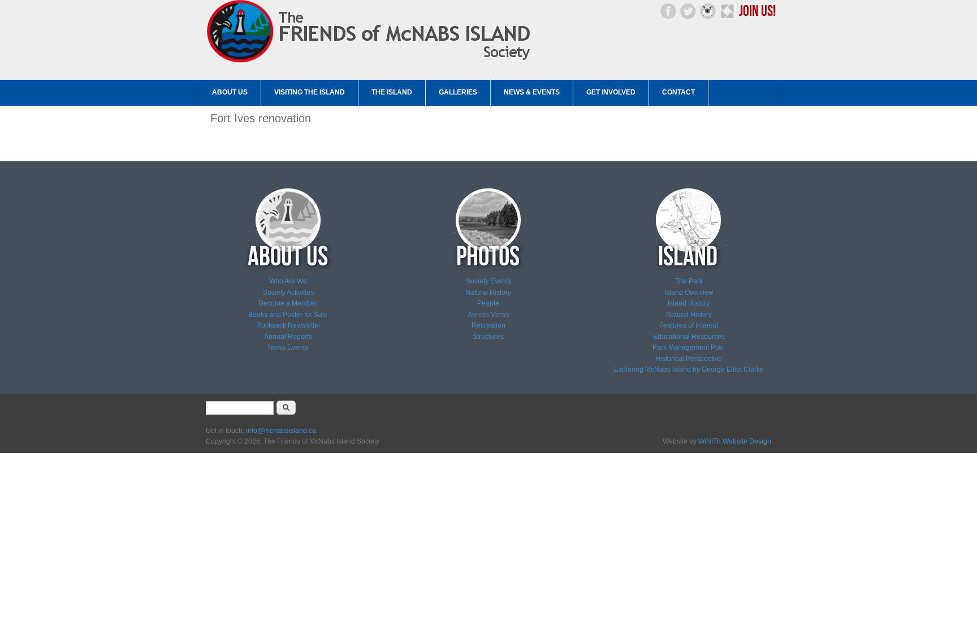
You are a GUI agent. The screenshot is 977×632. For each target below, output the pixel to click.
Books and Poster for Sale (288, 315)
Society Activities (288, 292)
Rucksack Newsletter (288, 325)
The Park (689, 281)
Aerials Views (488, 315)
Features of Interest (688, 325)
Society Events (488, 281)
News (277, 347)
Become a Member (288, 303)
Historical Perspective (688, 359)
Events (297, 347)
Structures (488, 337)
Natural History (488, 292)
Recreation (488, 325)
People (488, 303)
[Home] (371, 63)
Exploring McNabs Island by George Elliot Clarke (689, 369)
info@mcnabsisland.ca (281, 431)
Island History (689, 303)
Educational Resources (689, 337)
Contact (678, 92)
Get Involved (611, 92)
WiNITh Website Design (734, 441)
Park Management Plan (688, 347)
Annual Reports (288, 337)
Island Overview (689, 292)
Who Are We (288, 281)
